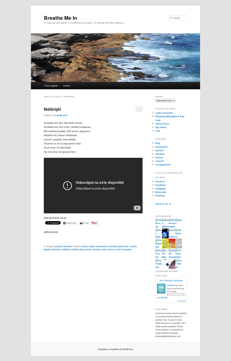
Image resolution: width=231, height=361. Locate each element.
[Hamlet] (165, 237)
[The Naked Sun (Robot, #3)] (158, 246)
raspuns (96, 249)
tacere (111, 249)
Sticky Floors (162, 123)
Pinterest (160, 195)
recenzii (159, 161)
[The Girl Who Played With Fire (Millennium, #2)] (172, 247)
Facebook (160, 184)
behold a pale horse (119, 246)
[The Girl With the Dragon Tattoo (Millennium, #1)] (165, 247)
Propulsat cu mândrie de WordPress (115, 349)
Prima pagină (51, 85)
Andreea (171, 285)
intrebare (56, 249)
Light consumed (163, 112)
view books (182, 301)
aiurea (85, 246)
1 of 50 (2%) (162, 298)
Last (157, 130)
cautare (133, 246)
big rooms (160, 127)
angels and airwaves (99, 246)
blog (157, 143)
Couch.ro (160, 181)
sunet (104, 249)
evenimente (161, 146)
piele (81, 249)
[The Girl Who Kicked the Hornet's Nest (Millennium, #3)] (178, 247)
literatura (67, 246)
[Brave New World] (172, 268)
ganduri (58, 246)
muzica (159, 157)
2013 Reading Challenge (171, 280)
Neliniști (52, 109)
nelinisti (74, 249)
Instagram (160, 188)
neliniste (66, 249)
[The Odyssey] (178, 236)
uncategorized (162, 164)
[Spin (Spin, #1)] (178, 223)
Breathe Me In (60, 17)
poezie (88, 249)
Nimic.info (160, 192)
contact (66, 85)
